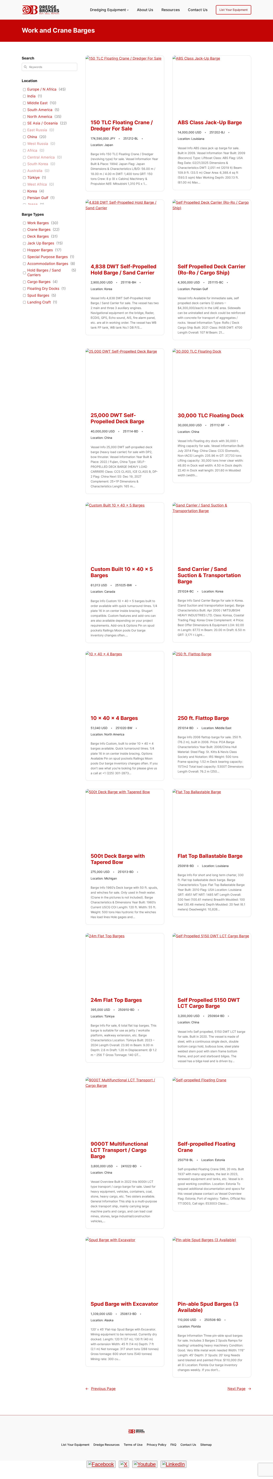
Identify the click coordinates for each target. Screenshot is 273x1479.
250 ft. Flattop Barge (203, 718)
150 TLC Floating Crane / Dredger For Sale (122, 126)
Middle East (37, 103)
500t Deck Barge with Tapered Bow (118, 859)
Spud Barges (38, 295)
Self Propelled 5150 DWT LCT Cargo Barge (209, 1003)
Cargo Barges (39, 282)
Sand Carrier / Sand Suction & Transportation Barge (209, 575)
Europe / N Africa (42, 89)
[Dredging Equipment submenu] (128, 10)
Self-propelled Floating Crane (206, 1147)
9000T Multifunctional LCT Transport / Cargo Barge (119, 1150)
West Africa (37, 184)
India (31, 96)
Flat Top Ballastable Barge (210, 856)
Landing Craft (39, 302)
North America (39, 116)
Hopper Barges (40, 250)
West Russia (37, 144)
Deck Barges (38, 236)
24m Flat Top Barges (116, 1000)
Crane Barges (39, 229)
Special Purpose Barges (47, 257)
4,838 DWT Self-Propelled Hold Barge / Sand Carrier (123, 270)
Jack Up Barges (40, 243)
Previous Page (100, 1389)
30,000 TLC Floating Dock (211, 416)
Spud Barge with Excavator (124, 1304)
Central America (41, 157)
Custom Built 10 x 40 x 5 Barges (122, 572)
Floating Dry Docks (43, 288)
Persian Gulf (37, 198)
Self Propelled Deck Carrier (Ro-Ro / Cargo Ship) (211, 270)
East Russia (37, 130)
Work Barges (38, 223)
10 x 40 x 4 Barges (114, 718)
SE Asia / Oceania (42, 123)
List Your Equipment (233, 10)
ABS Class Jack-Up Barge (210, 123)
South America (39, 110)
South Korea (37, 164)
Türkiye (33, 177)
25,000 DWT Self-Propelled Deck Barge (117, 418)
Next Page (239, 1389)
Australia (34, 171)
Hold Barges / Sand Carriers (44, 272)
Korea (32, 191)
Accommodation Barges (47, 263)
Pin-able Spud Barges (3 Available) (208, 1307)
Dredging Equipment (108, 10)
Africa (32, 150)
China (32, 137)
